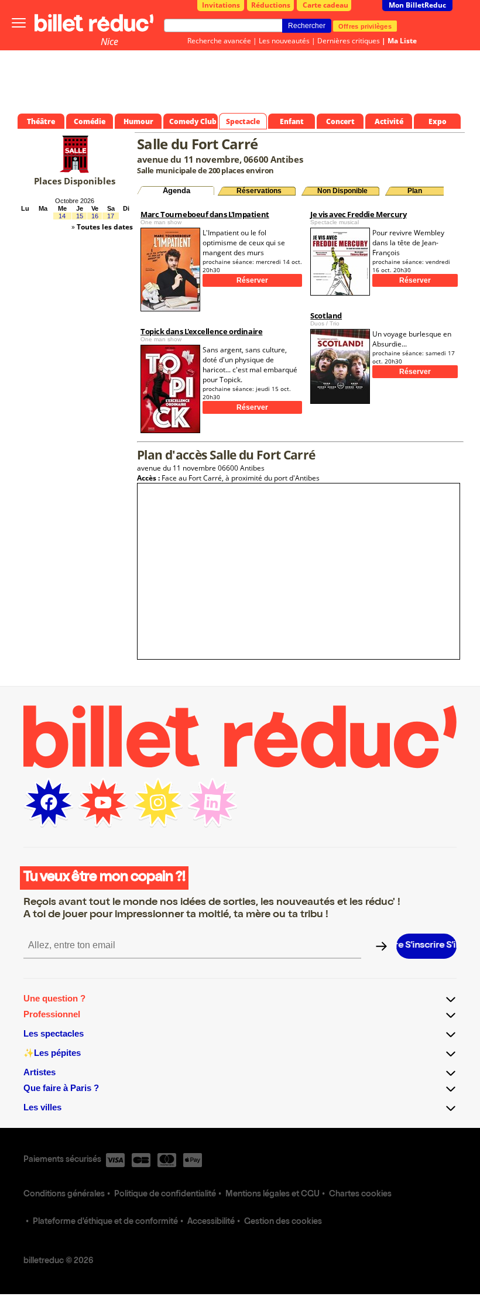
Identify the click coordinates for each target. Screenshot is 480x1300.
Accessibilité (211, 1222)
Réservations (259, 191)
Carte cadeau (325, 5)
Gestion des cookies (283, 1222)
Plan (414, 191)
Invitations (221, 5)
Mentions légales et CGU (272, 1195)
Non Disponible (342, 191)
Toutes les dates (105, 227)
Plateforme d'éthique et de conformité (105, 1222)
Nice (109, 41)
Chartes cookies (360, 1195)
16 (94, 215)
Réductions (270, 5)
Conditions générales (64, 1195)
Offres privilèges (365, 25)
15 (79, 215)
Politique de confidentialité (165, 1195)
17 (110, 215)
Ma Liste (402, 41)
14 (62, 215)
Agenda (176, 190)
